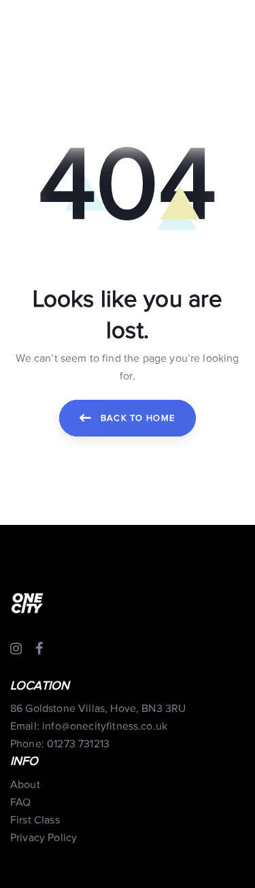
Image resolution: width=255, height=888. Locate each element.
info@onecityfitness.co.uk (104, 726)
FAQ (20, 802)
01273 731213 (78, 744)
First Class (35, 820)
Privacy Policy (43, 838)
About (25, 785)
